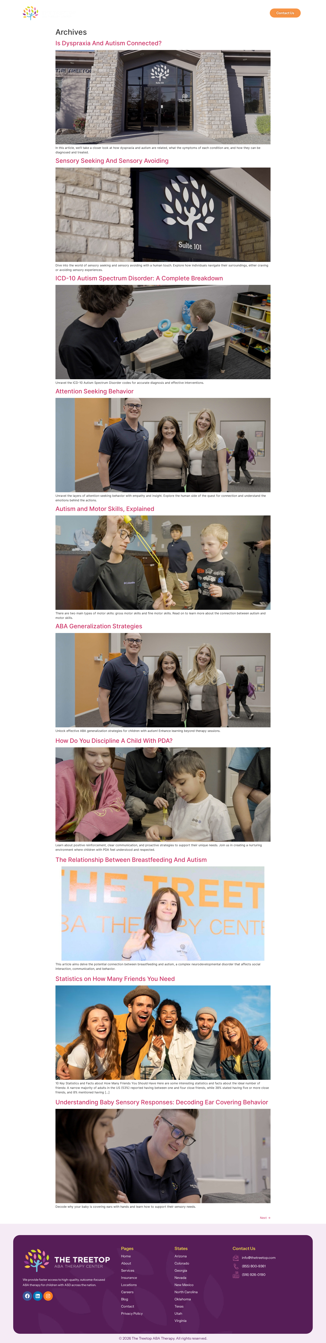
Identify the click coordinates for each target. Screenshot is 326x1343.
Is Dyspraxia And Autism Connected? (108, 43)
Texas (179, 1306)
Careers (203, 13)
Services (158, 13)
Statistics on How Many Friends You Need (115, 978)
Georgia (181, 1270)
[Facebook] (27, 1296)
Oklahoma (183, 1299)
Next (265, 1218)
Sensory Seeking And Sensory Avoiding (112, 160)
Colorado (182, 1263)
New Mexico (184, 1285)
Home (126, 1256)
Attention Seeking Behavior (94, 391)
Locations (249, 13)
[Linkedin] (37, 1296)
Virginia (181, 1321)
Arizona (181, 1256)
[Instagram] (48, 1296)
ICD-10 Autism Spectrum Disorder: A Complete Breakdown (139, 278)
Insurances (181, 13)
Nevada (180, 1278)
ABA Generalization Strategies (98, 626)
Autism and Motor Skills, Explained (104, 508)
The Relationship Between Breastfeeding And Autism (131, 859)
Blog (124, 1299)
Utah (178, 1313)
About (138, 13)
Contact (127, 1306)
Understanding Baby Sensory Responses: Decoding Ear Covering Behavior (161, 1102)
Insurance (129, 1278)
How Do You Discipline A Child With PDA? (114, 740)
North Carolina (186, 1292)
